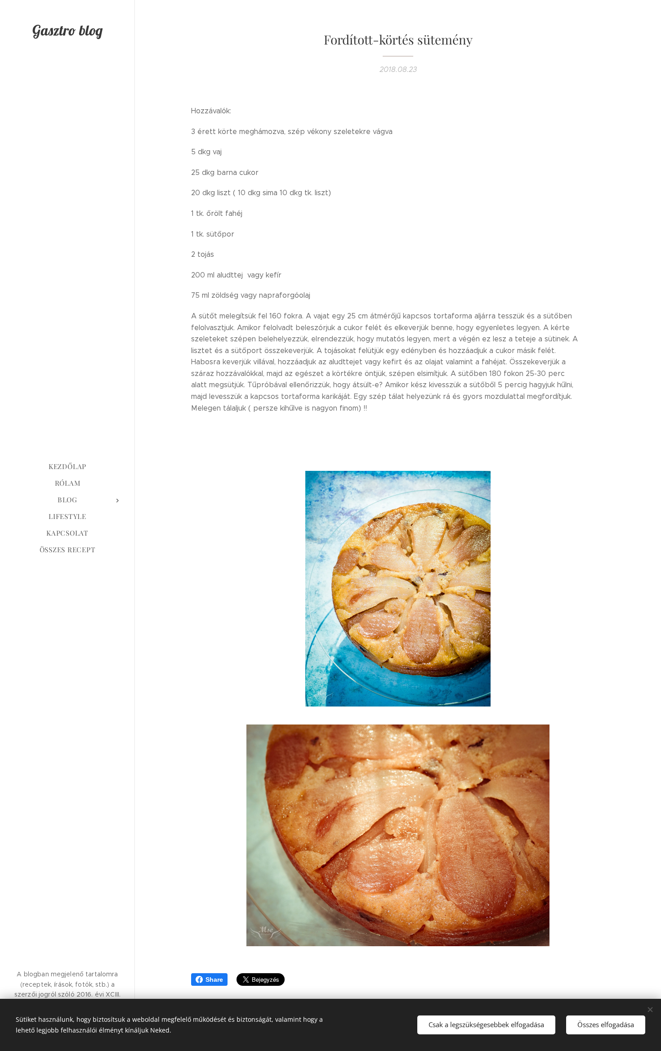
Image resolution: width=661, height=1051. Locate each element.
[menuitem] (67, 466)
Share (214, 979)
